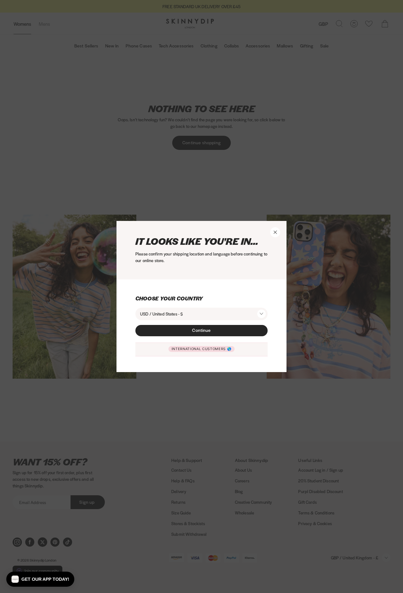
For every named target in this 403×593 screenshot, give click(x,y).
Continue (201, 330)
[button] (40, 579)
